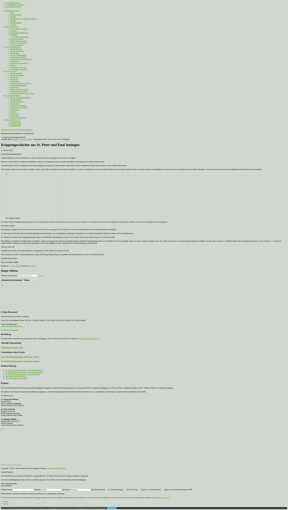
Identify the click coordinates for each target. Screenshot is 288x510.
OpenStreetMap (18, 464)
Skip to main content (12, 3)
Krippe (32, 266)
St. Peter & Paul (132, 490)
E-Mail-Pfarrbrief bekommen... (12, 326)
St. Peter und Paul (15, 266)
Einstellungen (112, 508)
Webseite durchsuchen (9, 276)
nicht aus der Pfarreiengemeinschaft (177, 490)
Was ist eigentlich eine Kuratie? (16, 378)
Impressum (51, 468)
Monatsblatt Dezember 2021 (15, 376)
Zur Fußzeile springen (13, 7)
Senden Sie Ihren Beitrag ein (88, 339)
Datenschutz (61, 468)
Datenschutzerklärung (163, 497)
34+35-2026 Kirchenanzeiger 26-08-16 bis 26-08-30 (20, 361)
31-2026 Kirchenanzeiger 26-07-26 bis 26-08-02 (22, 374)
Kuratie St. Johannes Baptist (151, 490)
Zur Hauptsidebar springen (14, 5)
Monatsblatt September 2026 (12, 348)
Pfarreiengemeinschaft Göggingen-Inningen (16, 130)
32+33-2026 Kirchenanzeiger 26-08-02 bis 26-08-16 (24, 370)
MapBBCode (9, 464)
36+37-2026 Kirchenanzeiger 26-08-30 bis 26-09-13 (20, 357)
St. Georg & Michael (116, 490)
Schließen (5, 504)
